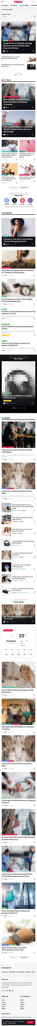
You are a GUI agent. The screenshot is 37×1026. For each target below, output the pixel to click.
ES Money (5, 488)
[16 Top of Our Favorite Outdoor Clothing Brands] (6, 567)
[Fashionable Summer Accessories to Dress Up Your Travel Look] (10, 169)
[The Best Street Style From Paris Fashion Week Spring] (27, 146)
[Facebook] (6, 203)
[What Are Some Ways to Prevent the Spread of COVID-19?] (18, 896)
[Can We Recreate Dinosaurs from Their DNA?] (18, 476)
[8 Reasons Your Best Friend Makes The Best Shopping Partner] (18, 227)
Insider (15, 151)
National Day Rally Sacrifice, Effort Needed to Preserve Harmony (16, 102)
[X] (14, 203)
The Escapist (8, 96)
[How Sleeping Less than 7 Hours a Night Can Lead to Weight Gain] (18, 288)
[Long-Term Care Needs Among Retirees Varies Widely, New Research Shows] (18, 31)
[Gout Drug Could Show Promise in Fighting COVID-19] (18, 785)
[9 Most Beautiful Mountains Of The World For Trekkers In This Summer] (18, 259)
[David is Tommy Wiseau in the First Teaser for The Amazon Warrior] (10, 146)
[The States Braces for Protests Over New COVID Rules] (31, 67)
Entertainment (8, 124)
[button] (30, 1022)
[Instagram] (30, 203)
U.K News (15, 96)
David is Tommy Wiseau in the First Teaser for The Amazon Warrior (9, 155)
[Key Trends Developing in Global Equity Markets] (6, 519)
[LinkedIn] (12, 991)
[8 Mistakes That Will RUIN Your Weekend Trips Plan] (18, 712)
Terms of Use (12, 1023)
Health (6, 40)
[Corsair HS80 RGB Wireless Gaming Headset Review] (18, 383)
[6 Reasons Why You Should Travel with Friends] (27, 169)
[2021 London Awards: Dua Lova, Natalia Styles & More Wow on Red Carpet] (6, 507)
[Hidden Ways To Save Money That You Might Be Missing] (6, 578)
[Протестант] (18, 2)
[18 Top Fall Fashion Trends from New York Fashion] (6, 531)
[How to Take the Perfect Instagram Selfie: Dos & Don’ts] (18, 675)
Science (11, 40)
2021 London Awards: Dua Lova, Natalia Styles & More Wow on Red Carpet (17, 129)
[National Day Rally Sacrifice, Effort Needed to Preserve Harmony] (18, 822)
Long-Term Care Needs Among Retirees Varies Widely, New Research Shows (17, 45)
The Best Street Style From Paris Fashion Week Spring (26, 155)
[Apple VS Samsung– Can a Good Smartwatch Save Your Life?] (31, 59)
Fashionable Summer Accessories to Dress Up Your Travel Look (9, 178)
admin (6, 51)
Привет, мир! (6, 14)
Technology (5, 324)
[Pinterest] (22, 203)
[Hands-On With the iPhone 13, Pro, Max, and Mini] (6, 590)
